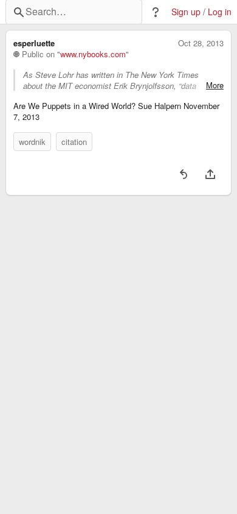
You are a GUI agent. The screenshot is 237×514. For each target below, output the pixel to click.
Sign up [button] (186, 12)
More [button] (215, 85)
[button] (155, 12)
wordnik (32, 142)
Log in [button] (220, 12)
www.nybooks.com (93, 54)
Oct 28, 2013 (201, 43)
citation (74, 142)
